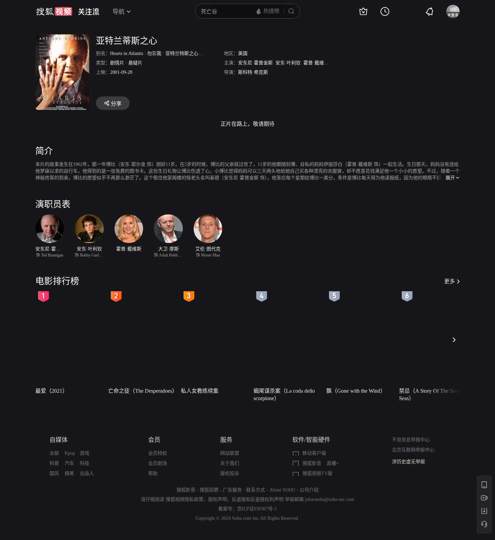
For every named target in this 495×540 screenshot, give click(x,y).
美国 (243, 53)
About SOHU (282, 489)
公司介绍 (309, 489)
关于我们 (229, 463)
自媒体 (59, 440)
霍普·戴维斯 (316, 62)
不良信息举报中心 (411, 439)
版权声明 (217, 499)
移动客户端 (314, 453)
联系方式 (255, 489)
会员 (154, 440)
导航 (118, 12)
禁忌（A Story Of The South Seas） (430, 394)
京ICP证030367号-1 (257, 508)
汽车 (69, 463)
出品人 (87, 473)
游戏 (84, 453)
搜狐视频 (54, 11)
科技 (84, 463)
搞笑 (69, 473)
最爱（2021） (51, 391)
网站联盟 (229, 453)
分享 (116, 104)
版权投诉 (229, 473)
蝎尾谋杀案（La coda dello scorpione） (284, 394)
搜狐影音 (311, 463)
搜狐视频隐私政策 (184, 499)
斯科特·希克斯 (253, 72)
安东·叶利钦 (288, 62)
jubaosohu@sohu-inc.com (329, 499)
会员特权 (157, 453)
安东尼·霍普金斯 (255, 62)
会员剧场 (157, 463)
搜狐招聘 (209, 489)
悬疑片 (135, 62)
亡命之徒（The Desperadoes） (142, 391)
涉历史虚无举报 (408, 461)
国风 (54, 473)
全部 (54, 453)
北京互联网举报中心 (413, 449)
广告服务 (232, 489)
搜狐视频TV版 (317, 473)
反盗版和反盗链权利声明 (258, 499)
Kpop (70, 453)
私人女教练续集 (200, 391)
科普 (54, 463)
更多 (449, 281)
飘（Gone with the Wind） (356, 391)
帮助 (153, 473)
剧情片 (117, 62)
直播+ (333, 463)
